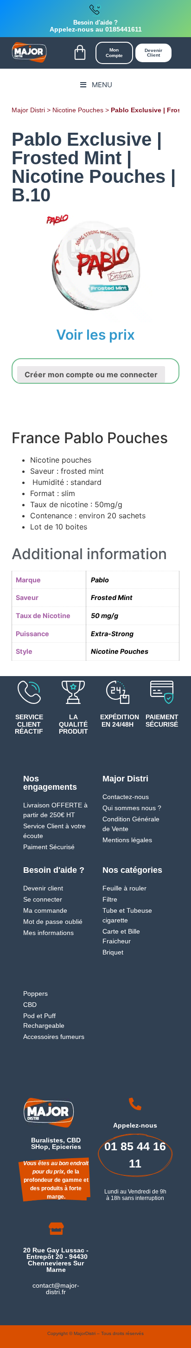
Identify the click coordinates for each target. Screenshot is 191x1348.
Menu (102, 84)
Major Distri (28, 110)
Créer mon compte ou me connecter (91, 374)
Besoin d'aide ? (95, 22)
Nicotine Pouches (77, 110)
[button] (79, 53)
